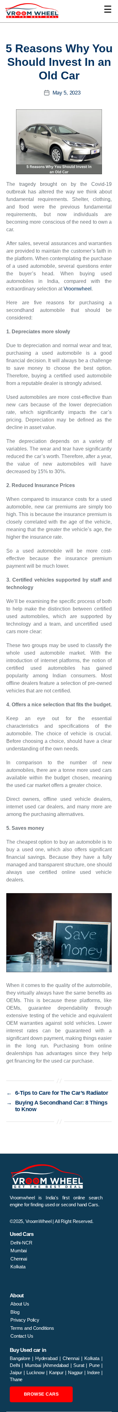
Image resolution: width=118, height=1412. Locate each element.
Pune (95, 1365)
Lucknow (36, 1372)
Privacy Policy (24, 1320)
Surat (79, 1365)
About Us (19, 1303)
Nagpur (76, 1372)
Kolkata (17, 1266)
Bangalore (21, 1358)
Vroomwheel (78, 288)
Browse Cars (41, 1394)
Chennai (18, 1258)
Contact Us (21, 1336)
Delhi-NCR (21, 1242)
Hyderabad (47, 1358)
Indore (94, 1372)
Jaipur (17, 1372)
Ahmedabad (57, 1365)
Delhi (15, 1365)
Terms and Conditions (32, 1328)
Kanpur (57, 1372)
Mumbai (18, 1250)
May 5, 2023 (67, 93)
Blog (14, 1312)
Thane (16, 1379)
